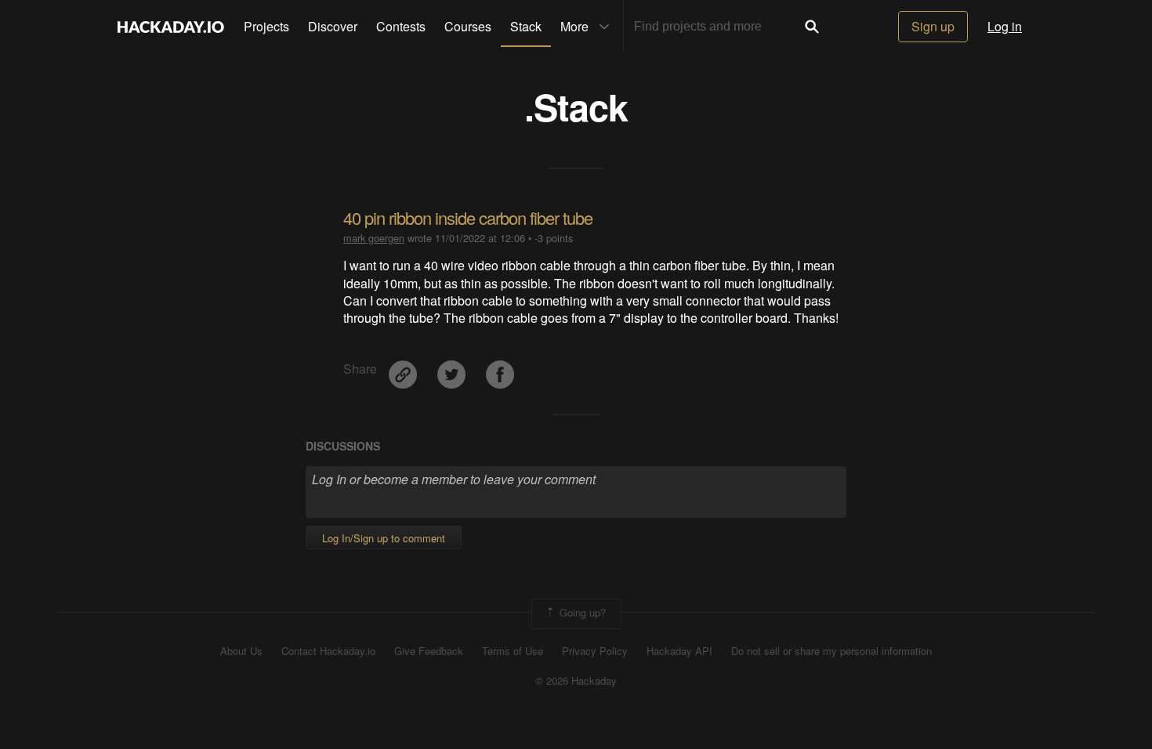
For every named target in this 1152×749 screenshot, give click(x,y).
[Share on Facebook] (500, 369)
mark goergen (373, 237)
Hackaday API (679, 651)
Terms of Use (512, 651)
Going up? (581, 612)
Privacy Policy (595, 651)
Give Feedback (428, 651)
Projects (266, 26)
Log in (1004, 26)
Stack (526, 26)
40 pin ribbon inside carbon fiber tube (467, 217)
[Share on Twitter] (453, 369)
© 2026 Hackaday (576, 681)
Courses (467, 26)
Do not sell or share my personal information (831, 651)
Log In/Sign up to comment (383, 537)
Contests (401, 26)
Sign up (933, 26)
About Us (241, 651)
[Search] (812, 26)
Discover (332, 26)
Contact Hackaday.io (328, 651)
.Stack (576, 106)
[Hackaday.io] (170, 26)
